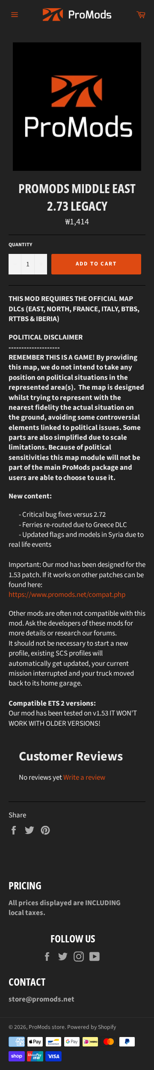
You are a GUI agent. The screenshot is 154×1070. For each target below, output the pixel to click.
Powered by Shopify (91, 1027)
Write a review (84, 777)
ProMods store (47, 1027)
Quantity (20, 244)
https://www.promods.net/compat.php (67, 595)
